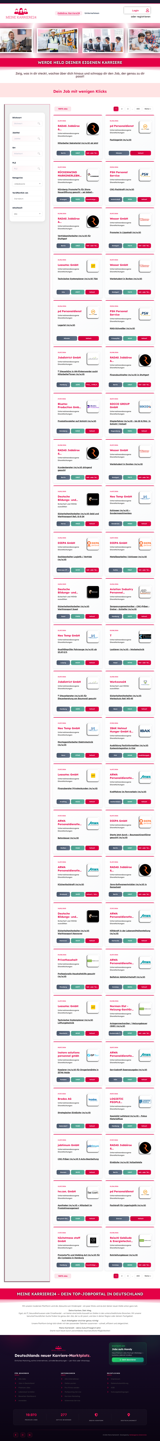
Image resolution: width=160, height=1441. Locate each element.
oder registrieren (140, 16)
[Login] (147, 10)
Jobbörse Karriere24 (68, 13)
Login (135, 10)
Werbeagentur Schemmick (138, 1435)
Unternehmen (92, 13)
